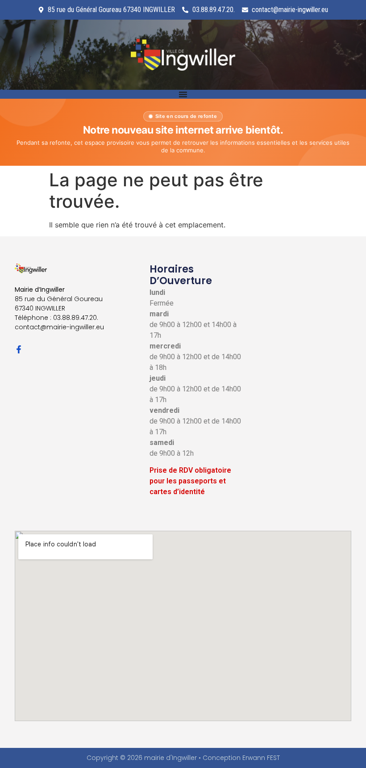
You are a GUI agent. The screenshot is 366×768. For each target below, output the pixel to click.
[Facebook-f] (19, 349)
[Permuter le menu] (183, 94)
